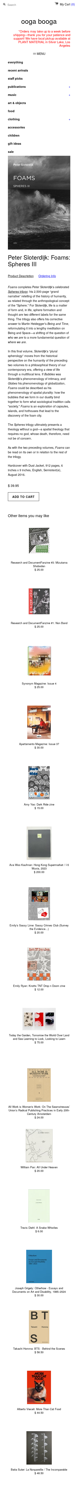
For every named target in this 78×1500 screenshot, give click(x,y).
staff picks (15, 78)
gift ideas (14, 143)
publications (39, 86)
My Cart (67, 4)
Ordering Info (47, 276)
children (14, 135)
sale (11, 151)
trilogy (18, 291)
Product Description (21, 276)
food (11, 111)
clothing (39, 119)
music (39, 95)
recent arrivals (18, 70)
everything (15, 62)
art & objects (17, 103)
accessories (16, 127)
